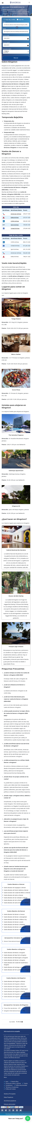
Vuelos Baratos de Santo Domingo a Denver (16, 903)
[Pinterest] (13, 1111)
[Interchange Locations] (17, 27)
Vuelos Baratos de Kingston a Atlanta (14, 982)
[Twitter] (6, 1111)
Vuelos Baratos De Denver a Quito (13, 922)
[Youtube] (20, 1111)
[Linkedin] (17, 1111)
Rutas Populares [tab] (8, 1098)
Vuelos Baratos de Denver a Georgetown (15, 917)
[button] (27, 1118)
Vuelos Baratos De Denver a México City (15, 920)
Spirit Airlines (15, 225)
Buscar (16, 59)
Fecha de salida (6, 35)
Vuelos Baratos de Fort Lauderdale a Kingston (17, 970)
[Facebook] (2, 1111)
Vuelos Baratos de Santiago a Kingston (15, 968)
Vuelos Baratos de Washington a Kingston (16, 958)
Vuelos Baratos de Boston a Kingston (14, 953)
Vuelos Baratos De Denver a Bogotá (14, 930)
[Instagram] (9, 1111)
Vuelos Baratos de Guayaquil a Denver (15, 888)
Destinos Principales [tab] (10, 1094)
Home (4, 9)
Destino (4, 28)
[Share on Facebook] (16, 1022)
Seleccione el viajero (7, 49)
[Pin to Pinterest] (20, 1022)
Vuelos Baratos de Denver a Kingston (14, 961)
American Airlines (16, 214)
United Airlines (15, 229)
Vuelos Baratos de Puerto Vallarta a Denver (16, 891)
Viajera (6, 51)
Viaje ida (21, 19)
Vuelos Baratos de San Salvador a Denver (15, 898)
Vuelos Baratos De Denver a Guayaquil (15, 928)
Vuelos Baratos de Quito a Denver (13, 896)
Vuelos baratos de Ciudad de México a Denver (17, 893)
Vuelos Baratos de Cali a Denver (13, 901)
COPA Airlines (15, 222)
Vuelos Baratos (11, 9)
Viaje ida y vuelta (10, 19)
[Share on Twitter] (18, 1022)
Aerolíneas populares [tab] (10, 1101)
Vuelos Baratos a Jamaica (14, 11)
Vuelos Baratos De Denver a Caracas (14, 915)
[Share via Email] (22, 1022)
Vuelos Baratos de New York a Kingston (15, 956)
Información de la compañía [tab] (12, 1032)
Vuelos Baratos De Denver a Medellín (14, 925)
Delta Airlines (15, 218)
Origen (4, 21)
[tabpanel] (16, 1063)
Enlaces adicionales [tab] (9, 1105)
